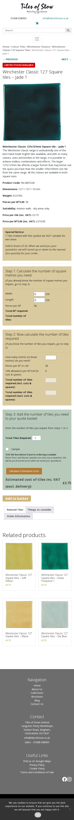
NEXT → (66, 59)
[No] (69, 809)
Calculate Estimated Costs (24, 471)
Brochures (37, 696)
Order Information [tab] (18, 516)
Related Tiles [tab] (15, 509)
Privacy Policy (37, 764)
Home (6, 46)
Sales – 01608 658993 (37, 742)
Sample (15, 449)
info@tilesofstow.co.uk (55, 18)
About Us (37, 689)
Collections (37, 692)
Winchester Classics (38, 46)
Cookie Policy (37, 768)
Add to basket (16, 498)
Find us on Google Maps (37, 761)
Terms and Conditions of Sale (37, 772)
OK (38, 814)
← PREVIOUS (10, 59)
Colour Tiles (18, 46)
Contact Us (37, 704)
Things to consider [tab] (39, 509)
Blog (37, 700)
